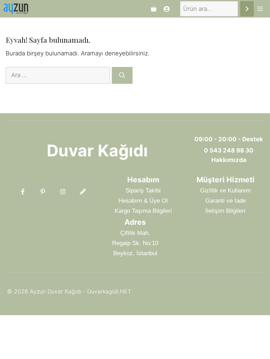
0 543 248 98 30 (228, 150)
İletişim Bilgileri (225, 211)
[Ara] (247, 9)
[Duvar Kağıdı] (16, 9)
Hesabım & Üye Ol (143, 200)
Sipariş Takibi (143, 190)
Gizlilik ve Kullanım (225, 190)
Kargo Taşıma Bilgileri (143, 211)
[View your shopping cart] (153, 9)
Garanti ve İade (225, 200)
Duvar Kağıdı (97, 150)
